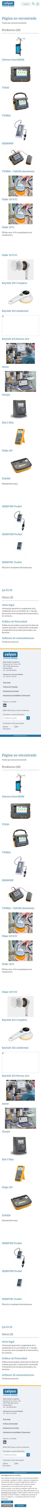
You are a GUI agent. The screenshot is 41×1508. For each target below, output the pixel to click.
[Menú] (37, 4)
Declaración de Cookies (11, 691)
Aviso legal (6, 682)
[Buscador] (33, 4)
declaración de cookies (9, 1493)
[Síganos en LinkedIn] (4, 706)
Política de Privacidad (10, 687)
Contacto (26, 4)
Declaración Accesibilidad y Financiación (16, 695)
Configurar (7, 1506)
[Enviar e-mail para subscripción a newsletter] (28, 718)
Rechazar (7, 1502)
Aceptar (20, 1506)
